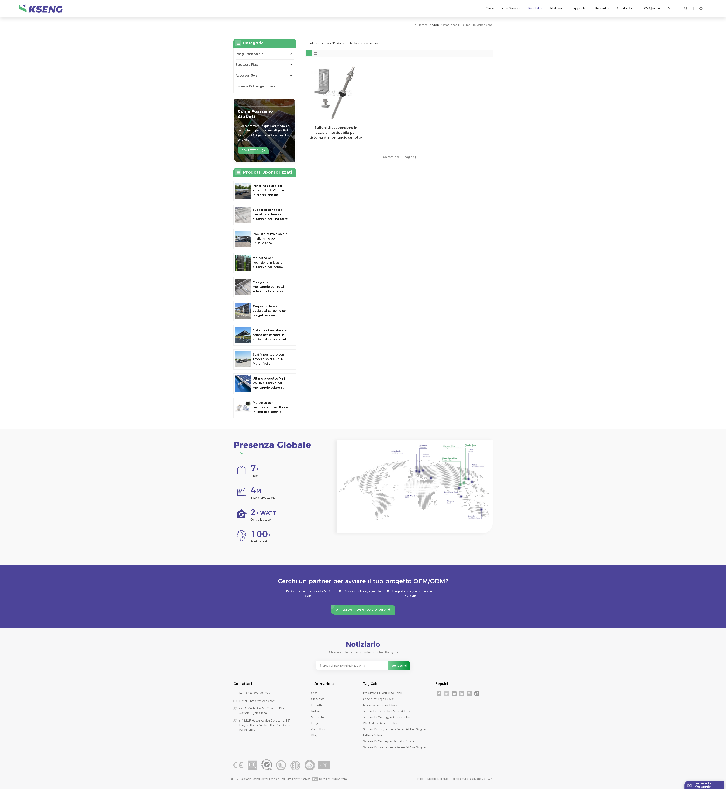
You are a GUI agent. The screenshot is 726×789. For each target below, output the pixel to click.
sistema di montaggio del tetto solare (388, 741)
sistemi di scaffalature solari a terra (386, 711)
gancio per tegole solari (379, 699)
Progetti (602, 8)
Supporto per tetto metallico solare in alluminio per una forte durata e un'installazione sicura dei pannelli (270, 214)
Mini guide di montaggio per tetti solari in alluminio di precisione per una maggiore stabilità (268, 287)
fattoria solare (372, 735)
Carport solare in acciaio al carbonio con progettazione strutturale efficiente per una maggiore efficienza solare (270, 311)
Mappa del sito (437, 778)
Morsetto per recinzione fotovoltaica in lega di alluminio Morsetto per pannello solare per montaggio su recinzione (270, 407)
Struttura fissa (247, 65)
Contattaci (626, 8)
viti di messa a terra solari (380, 723)
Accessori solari (248, 75)
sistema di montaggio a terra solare (387, 717)
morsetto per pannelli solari (381, 705)
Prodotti (535, 8)
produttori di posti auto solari (382, 693)
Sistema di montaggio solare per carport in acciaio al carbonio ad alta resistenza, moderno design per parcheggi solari (270, 335)
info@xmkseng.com (263, 701)
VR (670, 8)
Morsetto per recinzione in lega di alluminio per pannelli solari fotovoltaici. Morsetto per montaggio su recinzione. (269, 262)
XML (491, 778)
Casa (490, 8)
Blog (314, 735)
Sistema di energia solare (255, 86)
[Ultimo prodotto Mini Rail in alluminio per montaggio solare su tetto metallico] (243, 383)
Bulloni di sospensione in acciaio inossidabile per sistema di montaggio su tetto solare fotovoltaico (335, 133)
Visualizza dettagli (333, 140)
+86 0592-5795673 (257, 693)
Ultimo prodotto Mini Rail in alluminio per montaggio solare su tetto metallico (269, 383)
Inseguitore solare (250, 54)
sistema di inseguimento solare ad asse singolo (394, 729)
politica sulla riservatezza (468, 778)
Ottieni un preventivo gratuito (361, 609)
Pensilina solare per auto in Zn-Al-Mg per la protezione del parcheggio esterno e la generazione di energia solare (269, 190)
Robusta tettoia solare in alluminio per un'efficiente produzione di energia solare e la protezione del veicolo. (270, 238)
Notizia (556, 8)
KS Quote (652, 8)
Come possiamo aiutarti (255, 114)
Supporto (578, 8)
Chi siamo (511, 8)
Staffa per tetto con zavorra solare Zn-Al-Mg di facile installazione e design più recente (269, 359)
